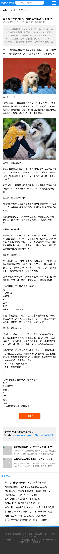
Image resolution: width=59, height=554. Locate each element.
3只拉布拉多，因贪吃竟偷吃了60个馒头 (23, 503)
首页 (13, 10)
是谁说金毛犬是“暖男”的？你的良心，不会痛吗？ (27, 520)
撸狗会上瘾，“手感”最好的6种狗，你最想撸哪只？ (27, 491)
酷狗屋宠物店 (29, 540)
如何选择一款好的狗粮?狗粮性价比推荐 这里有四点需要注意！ (30, 507)
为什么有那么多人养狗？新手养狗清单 (22, 499)
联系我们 (37, 542)
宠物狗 (22, 10)
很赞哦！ (29, 416)
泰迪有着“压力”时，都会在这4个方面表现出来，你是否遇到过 (30, 511)
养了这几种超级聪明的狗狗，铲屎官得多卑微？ (26, 482)
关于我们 (28, 542)
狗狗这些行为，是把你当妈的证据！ (21, 495)
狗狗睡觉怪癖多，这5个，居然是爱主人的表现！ (27, 486)
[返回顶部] (56, 496)
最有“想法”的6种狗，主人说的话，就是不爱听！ (26, 515)
